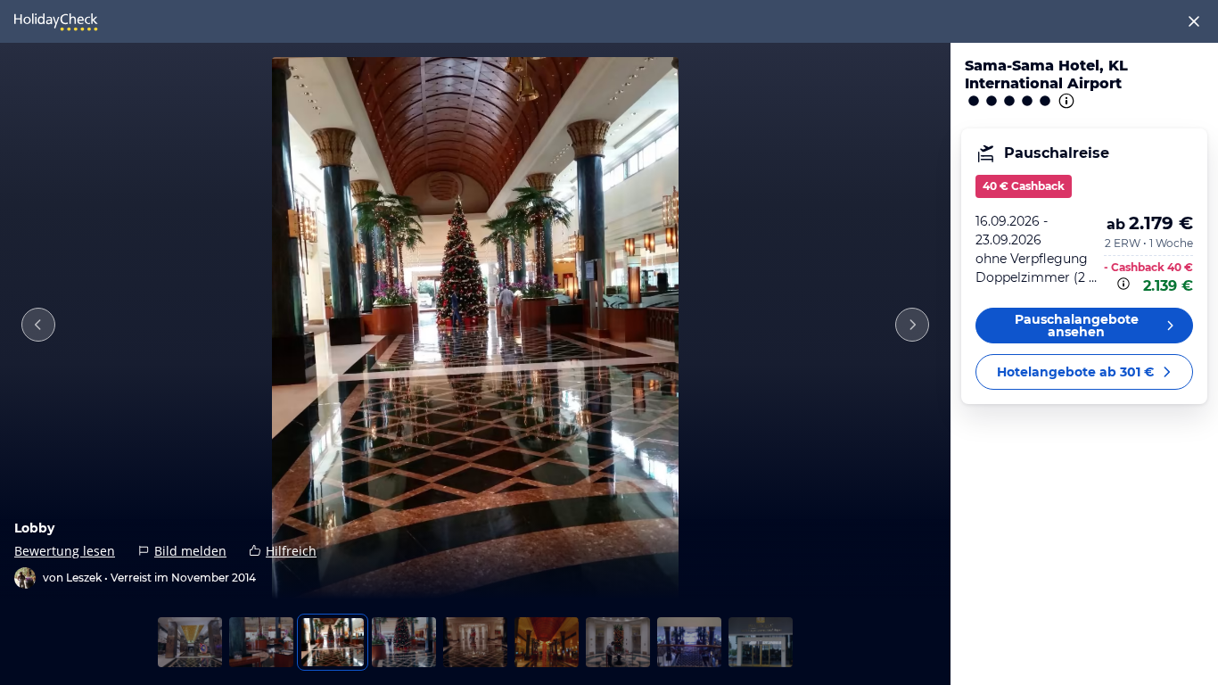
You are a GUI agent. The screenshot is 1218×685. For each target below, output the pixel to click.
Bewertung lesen (64, 550)
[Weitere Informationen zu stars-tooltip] (1064, 101)
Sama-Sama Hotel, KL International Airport (1046, 74)
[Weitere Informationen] (1125, 284)
